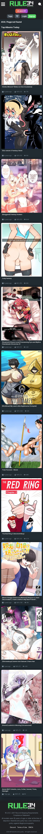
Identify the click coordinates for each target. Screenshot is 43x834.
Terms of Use (22, 827)
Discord (13, 827)
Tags (10, 16)
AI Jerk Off (21, 11)
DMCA (31, 827)
